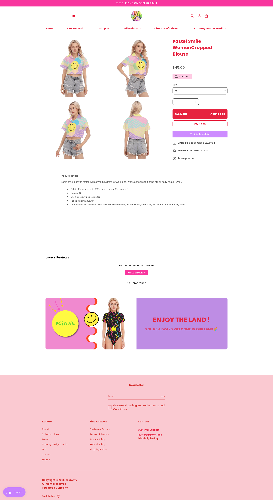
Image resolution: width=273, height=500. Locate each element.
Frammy (71, 480)
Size (175, 84)
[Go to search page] (192, 15)
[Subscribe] (163, 396)
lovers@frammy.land (150, 434)
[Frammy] (136, 16)
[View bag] (206, 15)
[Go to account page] (199, 15)
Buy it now (200, 123)
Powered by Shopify (55, 488)
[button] (192, 15)
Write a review (136, 272)
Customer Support (148, 429)
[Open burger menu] (74, 15)
